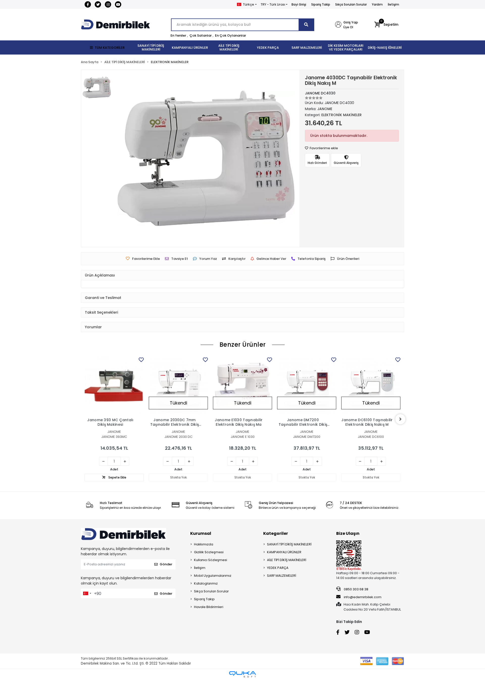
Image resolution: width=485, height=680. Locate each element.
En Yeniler (178, 35)
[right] (400, 419)
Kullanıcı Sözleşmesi (210, 560)
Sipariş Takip (320, 4)
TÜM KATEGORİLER (110, 47)
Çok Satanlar (200, 35)
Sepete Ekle (117, 477)
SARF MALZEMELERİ (281, 575)
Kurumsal (200, 533)
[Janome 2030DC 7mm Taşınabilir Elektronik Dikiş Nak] (178, 385)
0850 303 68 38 (355, 589)
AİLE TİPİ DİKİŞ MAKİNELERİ (286, 560)
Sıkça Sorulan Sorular (351, 4)
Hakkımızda (203, 544)
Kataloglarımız (206, 583)
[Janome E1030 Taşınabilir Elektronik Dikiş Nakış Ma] (242, 385)
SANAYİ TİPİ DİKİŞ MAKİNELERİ (289, 544)
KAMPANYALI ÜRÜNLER (284, 552)
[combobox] (87, 593)
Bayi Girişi (299, 4)
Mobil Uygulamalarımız (212, 575)
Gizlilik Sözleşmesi (209, 552)
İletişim (393, 4)
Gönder (166, 564)
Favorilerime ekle (323, 148)
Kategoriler (275, 533)
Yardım (377, 4)
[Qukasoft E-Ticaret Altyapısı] (242, 674)
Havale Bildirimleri (208, 607)
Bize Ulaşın (347, 533)
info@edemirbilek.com (362, 597)
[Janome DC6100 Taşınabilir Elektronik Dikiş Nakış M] (370, 385)
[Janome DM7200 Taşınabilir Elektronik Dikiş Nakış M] (306, 385)
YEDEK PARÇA (277, 567)
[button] (386, 24)
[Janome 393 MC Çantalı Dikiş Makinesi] (114, 385)
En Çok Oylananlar (230, 35)
